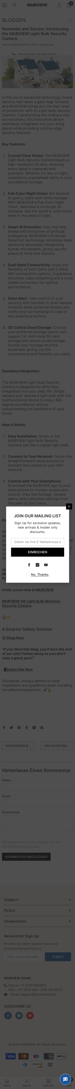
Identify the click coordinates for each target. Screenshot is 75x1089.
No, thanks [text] (40, 574)
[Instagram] (37, 565)
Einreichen (37, 552)
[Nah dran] (69, 506)
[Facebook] (29, 565)
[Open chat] (65, 1079)
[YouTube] (46, 565)
